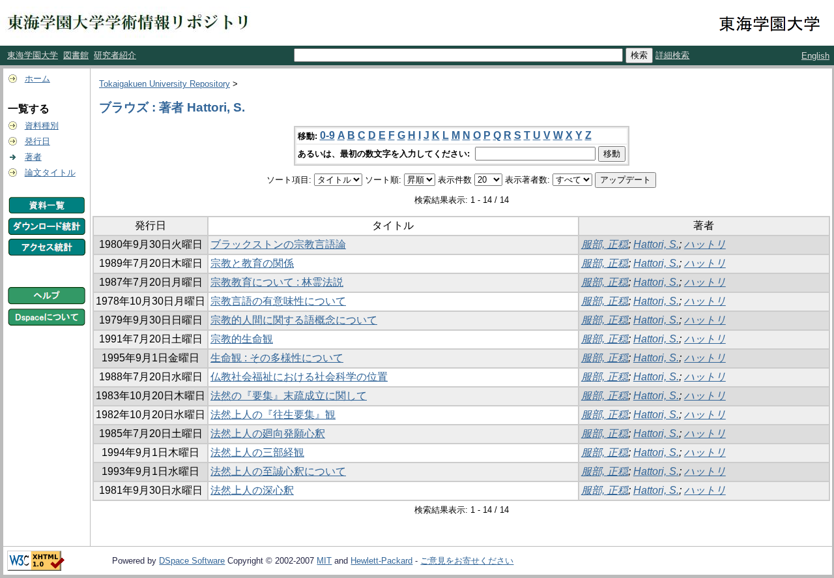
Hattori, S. (656, 244)
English (815, 56)
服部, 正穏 (604, 244)
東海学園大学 (32, 55)
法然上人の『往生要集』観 (273, 414)
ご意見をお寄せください (466, 561)
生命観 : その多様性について (276, 357)
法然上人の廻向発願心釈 (267, 433)
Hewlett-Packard (381, 561)
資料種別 (42, 125)
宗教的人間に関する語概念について (293, 320)
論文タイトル (50, 172)
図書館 (76, 55)
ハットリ (705, 244)
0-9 (327, 135)
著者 (33, 157)
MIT (324, 561)
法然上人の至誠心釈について (278, 471)
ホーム (37, 79)
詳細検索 (672, 55)
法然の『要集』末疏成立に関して (288, 395)
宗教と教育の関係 (252, 263)
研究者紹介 (115, 55)
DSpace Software (192, 561)
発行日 (37, 141)
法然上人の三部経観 (257, 452)
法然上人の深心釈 (252, 490)
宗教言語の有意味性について (278, 301)
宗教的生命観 (241, 338)
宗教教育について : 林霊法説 (276, 282)
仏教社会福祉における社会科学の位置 (299, 376)
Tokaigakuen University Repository (164, 84)
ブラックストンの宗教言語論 (278, 244)
